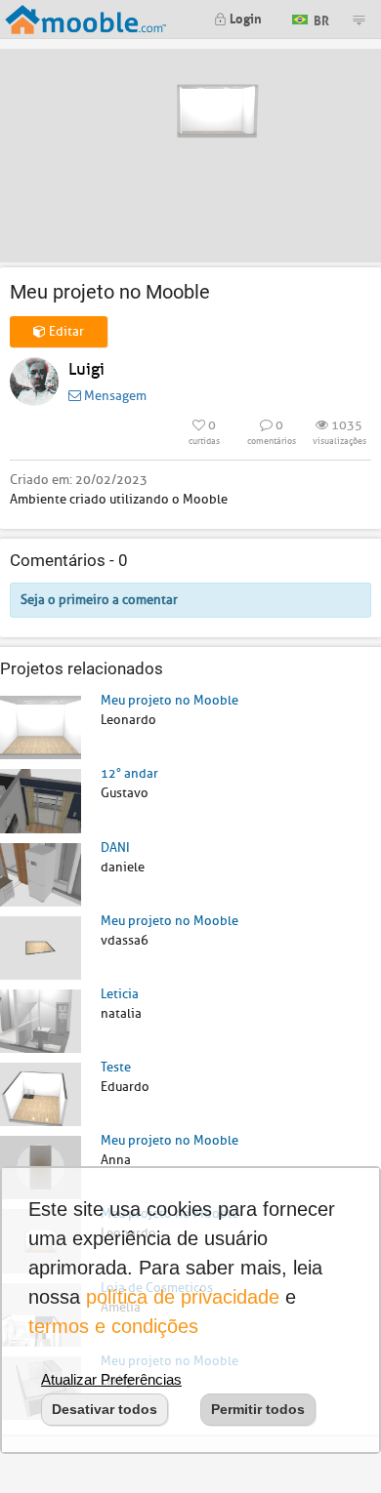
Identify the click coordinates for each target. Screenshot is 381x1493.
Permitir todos (258, 1409)
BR (320, 18)
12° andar (129, 773)
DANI (115, 847)
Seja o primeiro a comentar (99, 599)
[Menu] (358, 19)
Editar (65, 331)
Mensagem (114, 395)
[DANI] (40, 874)
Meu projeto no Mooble (169, 700)
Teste (116, 1067)
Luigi (86, 369)
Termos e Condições (113, 1326)
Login (244, 17)
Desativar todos (104, 1409)
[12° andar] (40, 799)
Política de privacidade (182, 1297)
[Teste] (40, 1093)
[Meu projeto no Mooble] (40, 726)
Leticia (120, 994)
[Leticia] (40, 1020)
